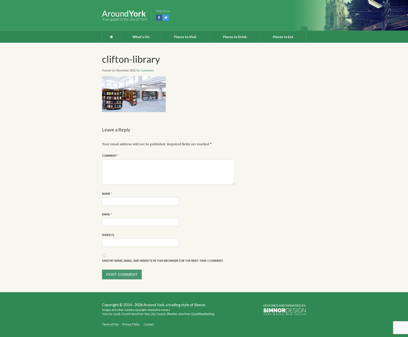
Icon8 (116, 314)
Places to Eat (283, 37)
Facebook (159, 18)
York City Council (154, 314)
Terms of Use (110, 324)
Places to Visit (185, 37)
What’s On (140, 37)
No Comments (145, 70)
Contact (149, 324)
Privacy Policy (131, 324)
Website (108, 235)
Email (107, 214)
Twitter (166, 18)
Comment (110, 155)
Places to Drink (235, 37)
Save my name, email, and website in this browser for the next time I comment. (163, 260)
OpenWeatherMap (203, 314)
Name (107, 193)
